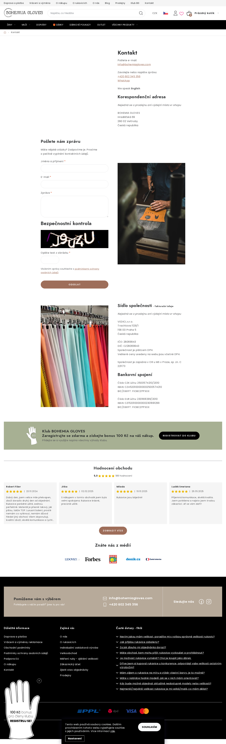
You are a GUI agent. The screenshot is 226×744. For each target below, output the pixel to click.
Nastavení (75, 738)
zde (112, 731)
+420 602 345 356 (129, 76)
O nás (96, 3)
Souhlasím (149, 727)
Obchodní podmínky (17, 647)
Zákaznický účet (70, 664)
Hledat (141, 13)
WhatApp (124, 80)
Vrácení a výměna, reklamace (23, 642)
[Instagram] (208, 601)
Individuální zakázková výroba (79, 647)
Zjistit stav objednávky (74, 670)
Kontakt (149, 3)
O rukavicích (80, 3)
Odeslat (75, 284)
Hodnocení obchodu (113, 468)
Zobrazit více (113, 530)
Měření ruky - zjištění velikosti (79, 659)
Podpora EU (11, 659)
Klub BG (135, 3)
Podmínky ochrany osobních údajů (26, 653)
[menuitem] (11, 24)
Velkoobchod (68, 653)
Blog (107, 3)
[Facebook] (201, 601)
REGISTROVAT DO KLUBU (179, 435)
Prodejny (120, 3)
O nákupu (61, 3)
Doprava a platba (14, 3)
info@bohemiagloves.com (134, 64)
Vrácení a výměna (39, 3)
